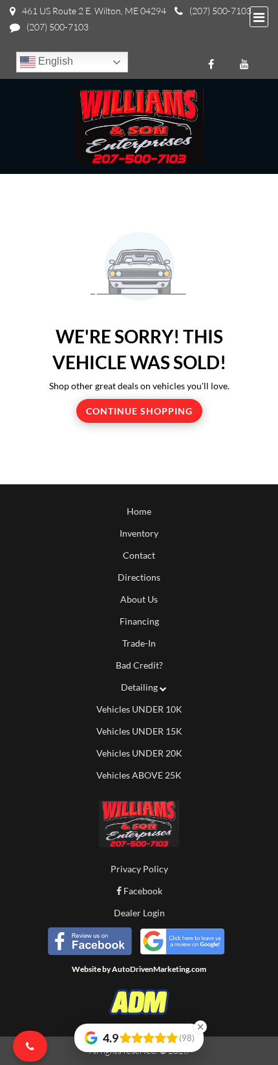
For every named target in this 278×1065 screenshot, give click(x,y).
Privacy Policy (139, 868)
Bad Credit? (139, 665)
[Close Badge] (200, 1026)
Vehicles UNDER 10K (139, 709)
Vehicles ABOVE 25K (139, 774)
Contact (139, 555)
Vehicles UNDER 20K (139, 753)
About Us (139, 599)
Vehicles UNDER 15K (139, 731)
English (54, 61)
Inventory (139, 533)
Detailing (139, 687)
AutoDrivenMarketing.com (159, 969)
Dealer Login (139, 912)
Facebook (142, 890)
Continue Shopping (139, 410)
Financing (139, 621)
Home (139, 511)
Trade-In (139, 643)
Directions (139, 577)
